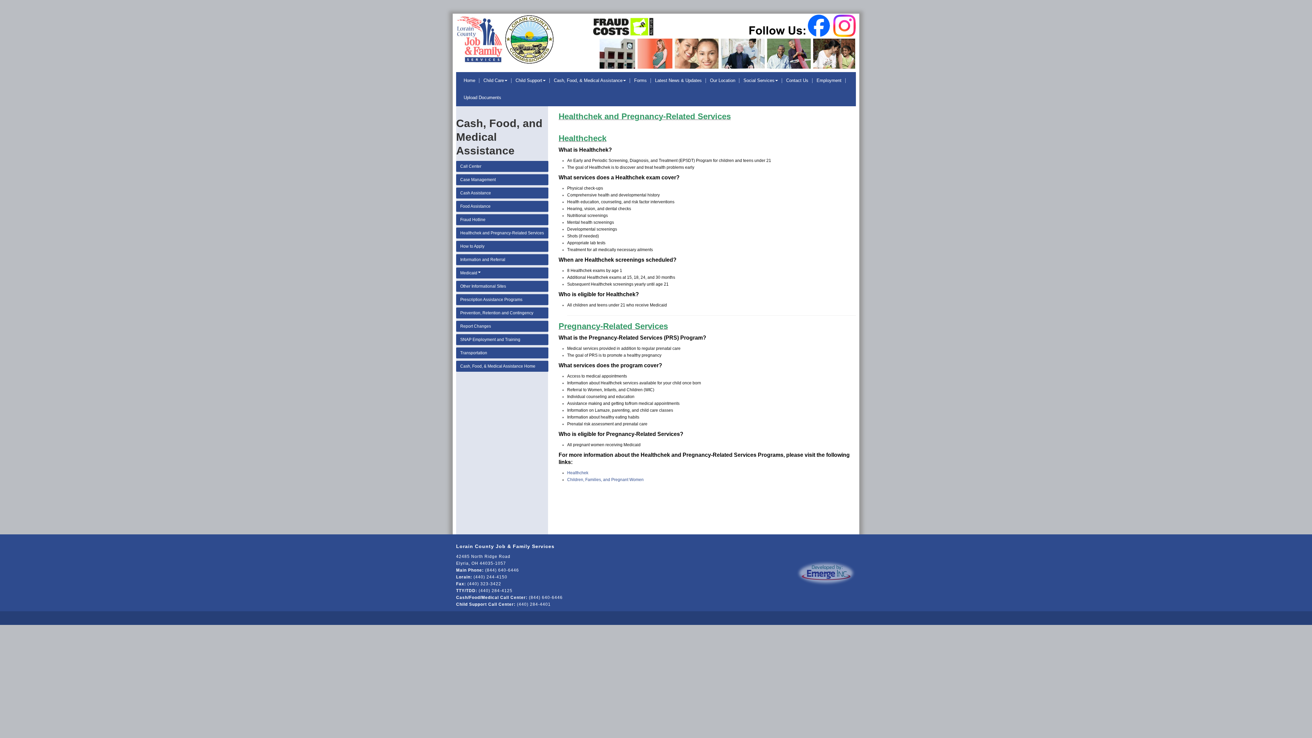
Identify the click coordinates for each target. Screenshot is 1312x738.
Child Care (493, 80)
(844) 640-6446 (502, 570)
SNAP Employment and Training (490, 339)
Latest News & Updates (678, 80)
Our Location (722, 80)
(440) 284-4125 (495, 590)
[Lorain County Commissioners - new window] (529, 38)
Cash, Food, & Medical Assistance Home (497, 366)
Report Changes (475, 326)
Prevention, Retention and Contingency (496, 313)
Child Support (529, 80)
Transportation (473, 353)
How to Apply (472, 246)
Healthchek (577, 472)
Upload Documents (482, 97)
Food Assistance (475, 206)
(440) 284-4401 (534, 604)
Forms (640, 80)
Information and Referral (482, 259)
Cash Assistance (475, 193)
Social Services (759, 80)
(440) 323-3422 (484, 584)
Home (469, 80)
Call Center (470, 166)
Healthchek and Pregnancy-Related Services (502, 233)
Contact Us (797, 80)
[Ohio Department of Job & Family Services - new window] (623, 25)
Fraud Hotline (473, 219)
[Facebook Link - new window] (819, 25)
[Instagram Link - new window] (843, 25)
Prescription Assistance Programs (491, 299)
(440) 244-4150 (490, 577)
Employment (829, 80)
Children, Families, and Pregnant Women (605, 479)
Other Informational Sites (483, 286)
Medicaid (468, 273)
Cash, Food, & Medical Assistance (588, 80)
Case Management (478, 179)
